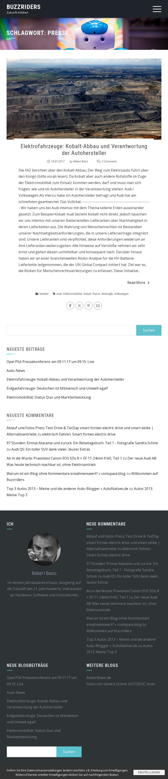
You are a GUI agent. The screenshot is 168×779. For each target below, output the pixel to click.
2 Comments (109, 161)
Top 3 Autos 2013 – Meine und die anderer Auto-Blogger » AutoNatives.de (67, 488)
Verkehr (44, 294)
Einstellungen (149, 772)
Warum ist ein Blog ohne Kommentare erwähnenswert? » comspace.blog (66, 473)
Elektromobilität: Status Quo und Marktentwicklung (49, 397)
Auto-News (16, 370)
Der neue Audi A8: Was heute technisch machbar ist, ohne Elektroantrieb (121, 603)
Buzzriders (24, 6)
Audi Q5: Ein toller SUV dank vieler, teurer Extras (50, 449)
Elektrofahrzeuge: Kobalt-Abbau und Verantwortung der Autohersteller (84, 149)
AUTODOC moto (141, 684)
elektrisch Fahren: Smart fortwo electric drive (79, 434)
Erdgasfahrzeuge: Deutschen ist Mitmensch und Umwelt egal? (57, 388)
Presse (96, 294)
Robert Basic (80, 161)
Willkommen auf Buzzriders (109, 630)
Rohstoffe (107, 294)
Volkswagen (121, 294)
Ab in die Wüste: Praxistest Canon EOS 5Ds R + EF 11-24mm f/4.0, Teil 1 (64, 458)
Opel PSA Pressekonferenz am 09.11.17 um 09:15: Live (50, 361)
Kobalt (87, 294)
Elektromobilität (72, 294)
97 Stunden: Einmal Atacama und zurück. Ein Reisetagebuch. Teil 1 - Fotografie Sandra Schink (82, 443)
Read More (136, 282)
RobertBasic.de (98, 677)
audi (59, 294)
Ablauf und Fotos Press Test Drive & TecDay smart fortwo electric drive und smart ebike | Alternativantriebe (123, 542)
